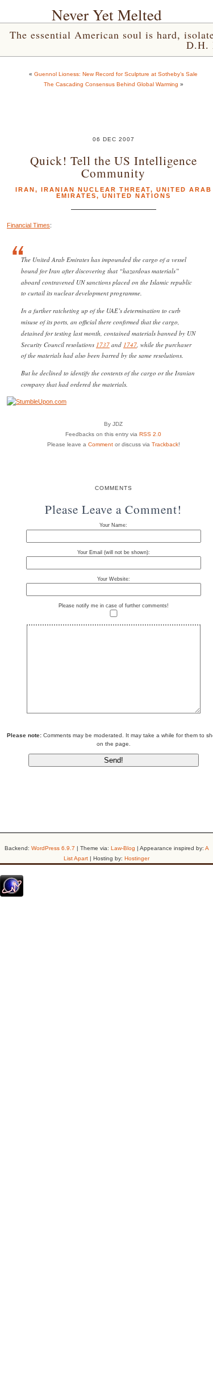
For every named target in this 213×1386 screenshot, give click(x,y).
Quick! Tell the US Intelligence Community (113, 166)
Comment (100, 444)
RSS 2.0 (150, 434)
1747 (130, 344)
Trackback (165, 444)
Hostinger (136, 858)
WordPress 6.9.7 (53, 848)
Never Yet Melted (107, 15)
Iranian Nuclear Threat (96, 189)
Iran (25, 189)
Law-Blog (123, 848)
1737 (103, 344)
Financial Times (28, 225)
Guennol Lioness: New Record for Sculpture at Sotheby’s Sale (116, 74)
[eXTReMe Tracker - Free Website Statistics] (11, 894)
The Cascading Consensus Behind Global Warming (111, 84)
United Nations (136, 195)
